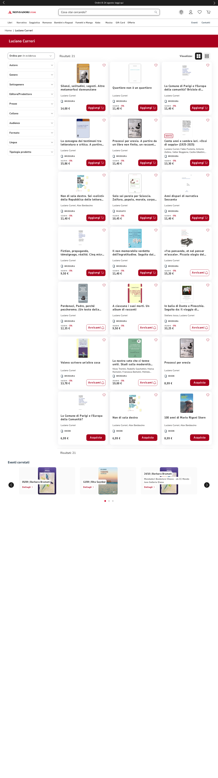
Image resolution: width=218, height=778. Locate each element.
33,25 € (169, 328)
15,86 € (65, 163)
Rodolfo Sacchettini (136, 368)
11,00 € (116, 216)
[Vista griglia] (198, 56)
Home (8, 30)
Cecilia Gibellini (196, 152)
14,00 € (65, 108)
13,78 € (65, 383)
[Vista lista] (206, 56)
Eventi (194, 22)
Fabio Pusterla (187, 149)
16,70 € (64, 161)
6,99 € (64, 438)
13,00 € (64, 326)
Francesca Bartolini (131, 371)
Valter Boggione (180, 152)
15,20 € (169, 273)
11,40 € (117, 108)
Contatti (206, 22)
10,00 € (64, 271)
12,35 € (65, 328)
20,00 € (116, 381)
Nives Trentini (119, 368)
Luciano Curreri (68, 95)
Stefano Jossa (171, 315)
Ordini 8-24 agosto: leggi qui (109, 2)
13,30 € (169, 163)
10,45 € (117, 218)
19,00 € (117, 383)
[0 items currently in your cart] (208, 12)
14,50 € (64, 381)
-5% (122, 106)
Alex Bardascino (85, 205)
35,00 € (167, 326)
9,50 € (64, 273)
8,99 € (168, 383)
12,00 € (116, 106)
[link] (181, 12)
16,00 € (167, 271)
